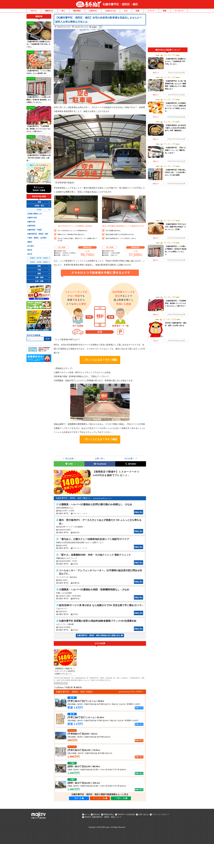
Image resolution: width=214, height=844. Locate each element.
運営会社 (96, 814)
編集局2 (79, 687)
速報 (164, 11)
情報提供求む (109, 814)
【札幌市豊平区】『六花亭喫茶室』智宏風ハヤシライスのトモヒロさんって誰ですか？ (175, 303)
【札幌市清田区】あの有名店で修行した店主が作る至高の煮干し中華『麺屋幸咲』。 (175, 127)
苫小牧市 (30, 246)
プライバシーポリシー (160, 814)
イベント (151, 11)
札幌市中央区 (32, 218)
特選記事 (69, 687)
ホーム (87, 814)
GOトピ (34, 11)
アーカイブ (179, 11)
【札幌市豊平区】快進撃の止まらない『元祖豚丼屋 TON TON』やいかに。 (175, 61)
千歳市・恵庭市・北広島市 (37, 238)
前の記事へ (70, 458)
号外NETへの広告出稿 (126, 814)
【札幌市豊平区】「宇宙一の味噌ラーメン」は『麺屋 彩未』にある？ (175, 150)
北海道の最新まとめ (34, 214)
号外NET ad (58, 683)
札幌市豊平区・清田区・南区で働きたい (73, 498)
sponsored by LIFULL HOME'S (131, 692)
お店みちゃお (110, 11)
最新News (49, 11)
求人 (63, 11)
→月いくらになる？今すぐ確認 (100, 359)
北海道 (94, 27)
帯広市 (29, 250)
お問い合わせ (143, 814)
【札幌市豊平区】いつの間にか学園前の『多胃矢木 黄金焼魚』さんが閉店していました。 (39, 99)
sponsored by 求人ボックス (102, 498)
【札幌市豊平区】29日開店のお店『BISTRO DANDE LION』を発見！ (39, 157)
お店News (93, 11)
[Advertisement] (167, 30)
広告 (65, 683)
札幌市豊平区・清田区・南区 (120, 4)
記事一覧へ (100, 458)
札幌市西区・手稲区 (34, 230)
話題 (137, 11)
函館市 (29, 242)
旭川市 (29, 254)
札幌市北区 (31, 222)
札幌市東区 (31, 226)
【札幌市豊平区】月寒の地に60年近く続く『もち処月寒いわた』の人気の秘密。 (175, 172)
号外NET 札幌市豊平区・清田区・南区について (102, 817)
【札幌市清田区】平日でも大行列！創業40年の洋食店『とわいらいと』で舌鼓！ (175, 226)
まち (126, 11)
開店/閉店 (77, 11)
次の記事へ (129, 458)
